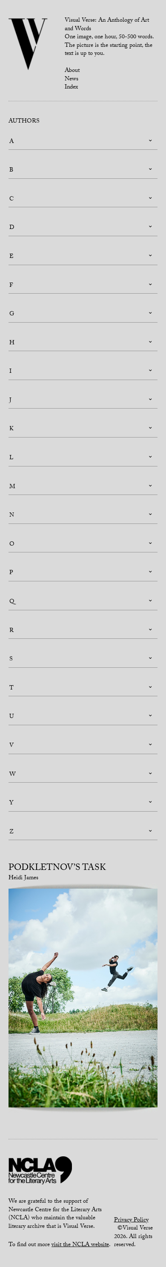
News (71, 79)
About (72, 71)
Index (71, 88)
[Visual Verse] (28, 45)
